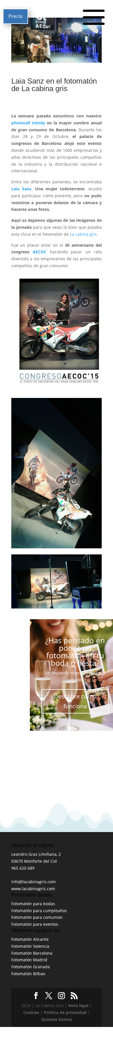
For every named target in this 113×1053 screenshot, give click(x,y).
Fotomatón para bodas (33, 903)
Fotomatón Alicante (30, 939)
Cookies (31, 1012)
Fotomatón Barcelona (31, 953)
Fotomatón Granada (30, 966)
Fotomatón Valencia (30, 946)
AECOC (39, 252)
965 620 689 (22, 868)
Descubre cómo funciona (75, 701)
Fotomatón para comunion (37, 917)
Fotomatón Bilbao (28, 973)
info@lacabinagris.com (33, 881)
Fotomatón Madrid (29, 959)
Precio (15, 16)
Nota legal (78, 1005)
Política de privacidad (65, 1012)
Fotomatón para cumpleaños (39, 910)
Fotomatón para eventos (34, 924)
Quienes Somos (56, 1019)
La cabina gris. (83, 234)
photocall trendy (29, 123)
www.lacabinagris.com (33, 888)
